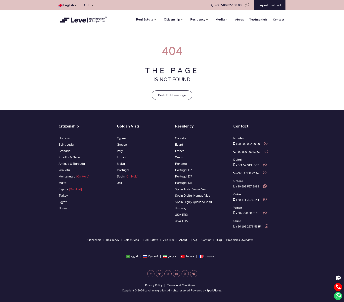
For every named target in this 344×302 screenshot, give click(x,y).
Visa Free (169, 240)
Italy (120, 151)
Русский (153, 256)
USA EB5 (181, 221)
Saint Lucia (66, 144)
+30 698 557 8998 (247, 186)
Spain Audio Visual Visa (191, 189)
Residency (184, 126)
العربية (135, 256)
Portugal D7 (183, 176)
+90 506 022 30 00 (228, 5)
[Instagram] (176, 273)
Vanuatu (64, 170)
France (179, 151)
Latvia (121, 157)
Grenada (64, 151)
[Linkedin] (168, 273)
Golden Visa (128, 126)
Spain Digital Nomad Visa (192, 195)
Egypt (63, 202)
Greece (122, 144)
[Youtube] (185, 273)
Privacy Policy (153, 285)
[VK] (193, 273)
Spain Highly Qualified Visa (193, 202)
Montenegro (74, 176)
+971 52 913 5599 (247, 165)
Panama (181, 164)
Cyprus (70, 189)
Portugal (123, 170)
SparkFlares (213, 290)
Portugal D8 (183, 183)
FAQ (194, 240)
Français (208, 256)
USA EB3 (181, 215)
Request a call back (270, 5)
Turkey (63, 195)
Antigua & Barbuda (72, 164)
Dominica (65, 138)
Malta (62, 183)
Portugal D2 (183, 170)
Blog (219, 240)
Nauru (63, 208)
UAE (120, 183)
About (239, 19)
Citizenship (69, 126)
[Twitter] (159, 273)
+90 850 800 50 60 (248, 152)
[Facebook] (150, 273)
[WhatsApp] (245, 5)
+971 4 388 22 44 (247, 173)
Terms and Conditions (181, 285)
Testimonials (258, 19)
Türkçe (189, 256)
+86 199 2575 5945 (248, 226)
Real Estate (151, 240)
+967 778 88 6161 (247, 213)
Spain (128, 176)
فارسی (172, 256)
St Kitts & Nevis (69, 157)
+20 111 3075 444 (247, 200)
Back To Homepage (172, 95)
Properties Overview (239, 240)
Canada (180, 138)
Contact (278, 19)
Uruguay (180, 208)
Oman (179, 157)
